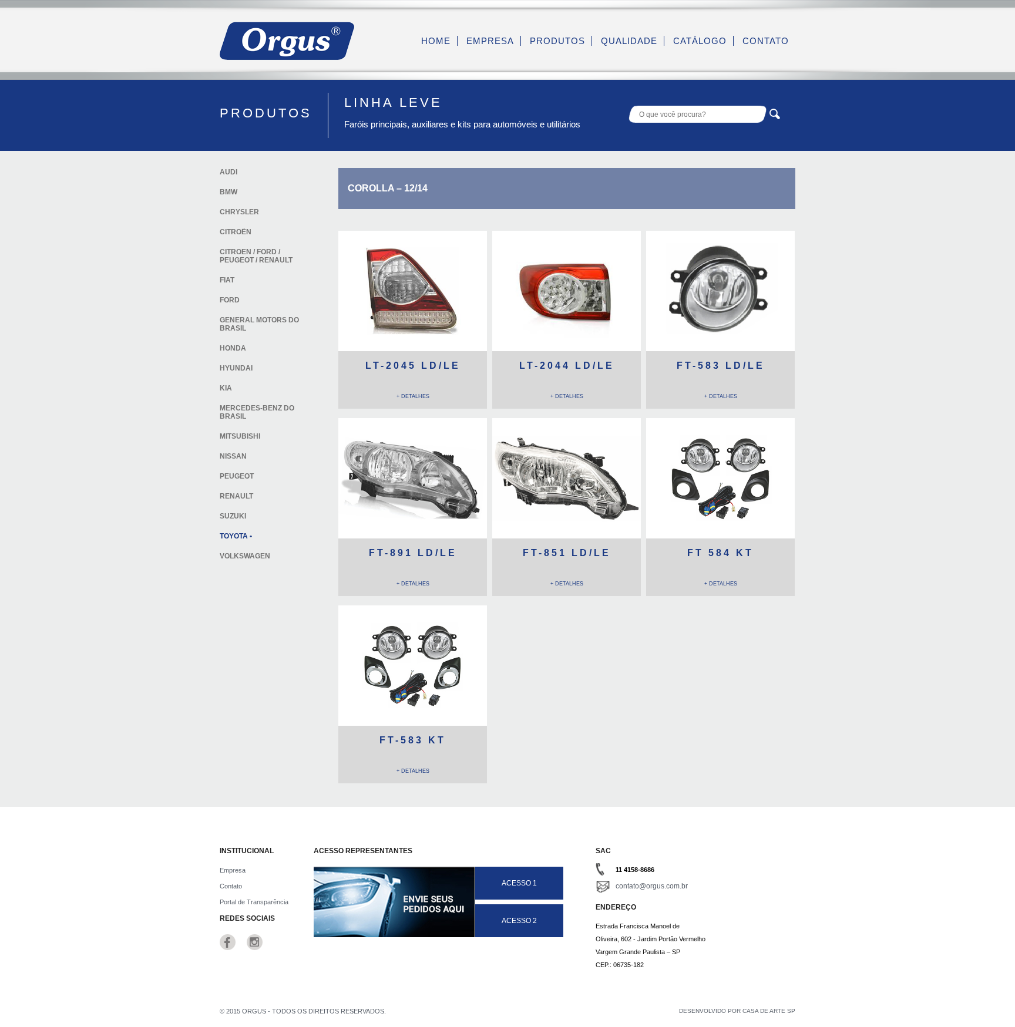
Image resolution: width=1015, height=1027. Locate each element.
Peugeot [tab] (237, 476)
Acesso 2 (519, 921)
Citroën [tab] (235, 232)
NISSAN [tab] (233, 456)
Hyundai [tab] (236, 368)
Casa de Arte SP (768, 1011)
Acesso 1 (519, 883)
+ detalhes (412, 396)
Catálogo (700, 41)
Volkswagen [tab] (245, 556)
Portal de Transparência (254, 901)
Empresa (490, 41)
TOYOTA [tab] (234, 536)
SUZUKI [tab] (233, 516)
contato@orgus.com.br (652, 886)
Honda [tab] (233, 348)
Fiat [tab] (227, 280)
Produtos (557, 41)
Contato (765, 41)
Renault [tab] (236, 496)
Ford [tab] (230, 300)
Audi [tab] (228, 172)
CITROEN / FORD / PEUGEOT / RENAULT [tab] (256, 256)
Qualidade (629, 41)
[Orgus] (287, 57)
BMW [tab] (228, 192)
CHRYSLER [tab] (239, 212)
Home (436, 41)
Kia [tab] (226, 388)
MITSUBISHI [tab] (240, 436)
